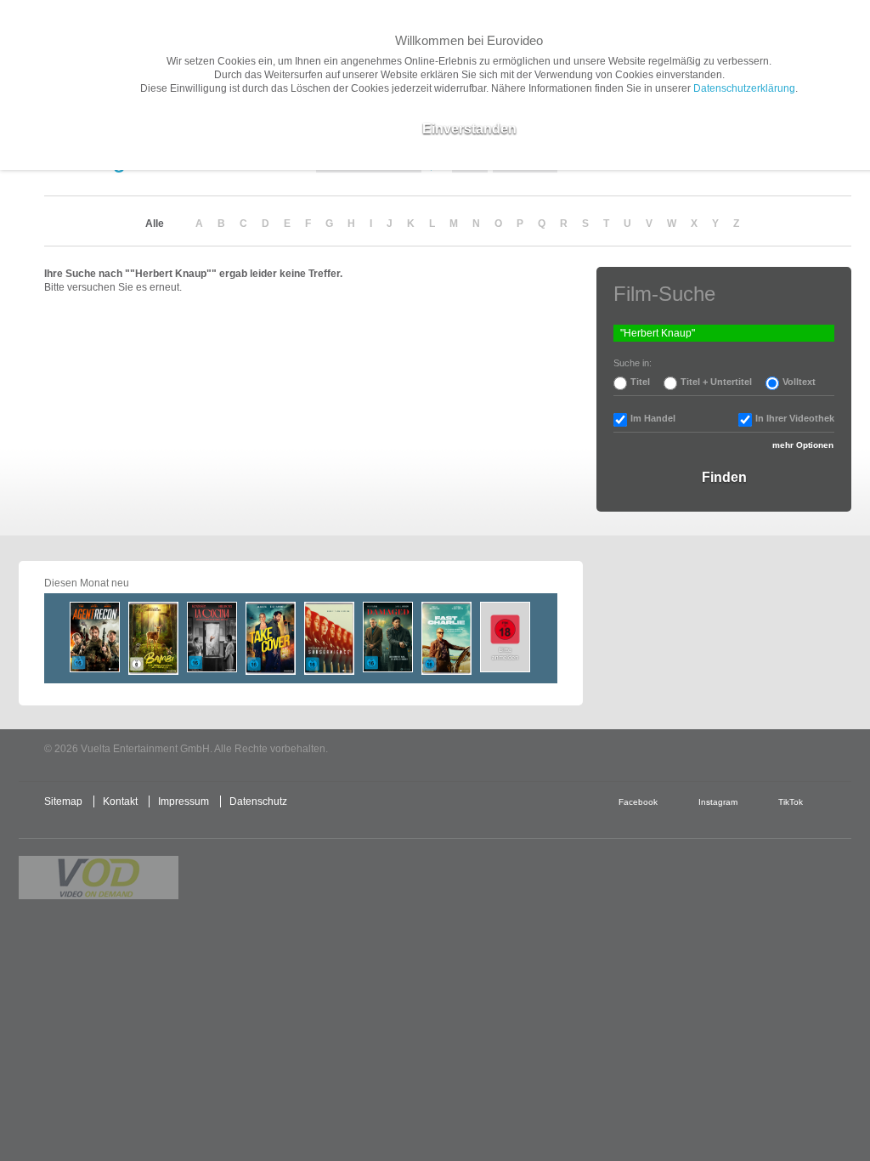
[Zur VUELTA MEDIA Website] (723, 750)
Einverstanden (469, 129)
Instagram (717, 802)
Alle (154, 223)
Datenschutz (258, 801)
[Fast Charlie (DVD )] (446, 638)
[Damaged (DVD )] (388, 636)
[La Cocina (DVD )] (212, 636)
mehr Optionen (802, 445)
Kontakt (120, 801)
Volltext (799, 382)
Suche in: (632, 363)
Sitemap (63, 801)
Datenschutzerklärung (744, 88)
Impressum (183, 801)
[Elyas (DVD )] (505, 637)
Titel (640, 382)
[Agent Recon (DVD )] (95, 636)
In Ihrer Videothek (794, 418)
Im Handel (652, 418)
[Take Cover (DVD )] (271, 638)
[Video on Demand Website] (98, 877)
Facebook (638, 802)
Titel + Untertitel (716, 382)
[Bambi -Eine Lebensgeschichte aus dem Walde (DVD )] (153, 638)
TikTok (790, 802)
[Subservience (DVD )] (329, 638)
